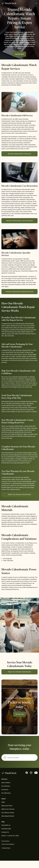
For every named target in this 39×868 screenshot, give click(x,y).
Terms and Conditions (7, 844)
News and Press (6, 806)
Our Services (5, 786)
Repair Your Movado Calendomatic (19, 494)
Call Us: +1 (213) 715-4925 (10, 836)
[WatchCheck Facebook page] (27, 773)
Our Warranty (6, 793)
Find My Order (6, 829)
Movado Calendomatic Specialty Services (19, 291)
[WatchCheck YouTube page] (36, 773)
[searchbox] (19, 758)
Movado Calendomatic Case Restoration (19, 221)
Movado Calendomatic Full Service (19, 154)
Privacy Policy (5, 841)
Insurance (4, 789)
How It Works (5, 782)
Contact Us (5, 832)
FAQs (3, 802)
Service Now (19, 54)
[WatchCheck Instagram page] (31, 773)
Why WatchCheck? (7, 816)
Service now (19, 714)
